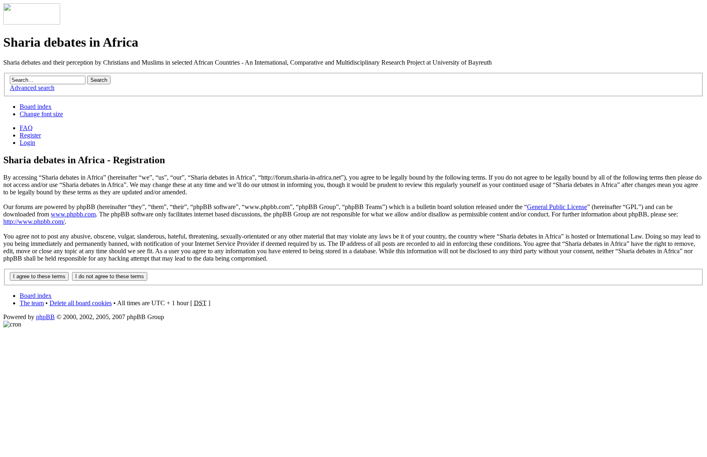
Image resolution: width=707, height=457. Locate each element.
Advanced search (32, 87)
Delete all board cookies (81, 302)
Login (27, 142)
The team (32, 302)
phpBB (45, 316)
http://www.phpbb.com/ (34, 221)
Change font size (41, 113)
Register (30, 135)
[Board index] (31, 22)
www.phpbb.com (73, 214)
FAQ (26, 127)
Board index (36, 106)
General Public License (557, 206)
